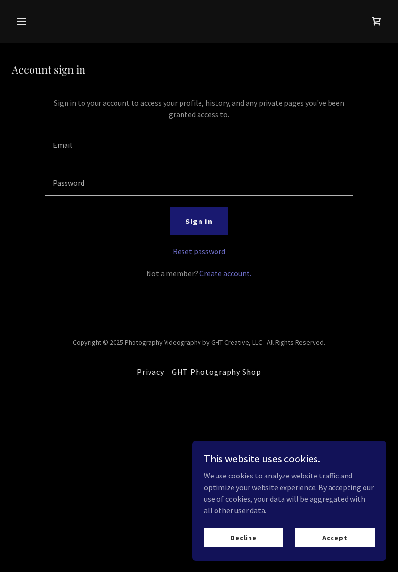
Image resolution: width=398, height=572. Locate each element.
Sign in (198, 221)
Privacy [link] (150, 372)
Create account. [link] (225, 273)
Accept (334, 537)
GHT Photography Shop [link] (216, 372)
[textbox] (199, 145)
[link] (376, 21)
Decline (244, 537)
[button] (55, 21)
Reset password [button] (199, 251)
